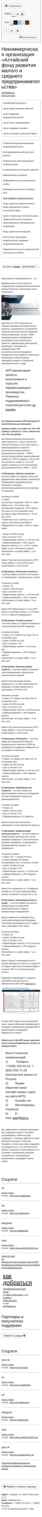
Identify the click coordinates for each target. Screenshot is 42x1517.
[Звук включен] (12, 31)
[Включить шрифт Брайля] (6, 31)
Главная (16, 267)
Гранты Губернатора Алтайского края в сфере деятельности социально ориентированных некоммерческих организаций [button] (21, 221)
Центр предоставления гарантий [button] (18, 108)
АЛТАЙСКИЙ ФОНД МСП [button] (14, 103)
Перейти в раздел (13, 1335)
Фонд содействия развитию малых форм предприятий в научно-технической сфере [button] (19, 207)
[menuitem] (21, 103)
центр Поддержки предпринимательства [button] (13, 115)
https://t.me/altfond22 (19, 1231)
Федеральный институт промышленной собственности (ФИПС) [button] (21, 251)
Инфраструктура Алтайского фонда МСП (20, 1262)
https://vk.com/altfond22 (20, 1196)
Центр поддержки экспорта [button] (15, 128)
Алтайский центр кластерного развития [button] (21, 170)
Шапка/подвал (28, 267)
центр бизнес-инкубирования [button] (16, 123)
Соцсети (9, 1179)
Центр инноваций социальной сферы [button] (20, 133)
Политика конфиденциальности (15, 1463)
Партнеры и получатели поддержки (12, 1321)
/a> (2, 1259)
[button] (21, 256)
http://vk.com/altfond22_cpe (22, 1455)
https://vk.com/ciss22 (19, 1367)
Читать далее (7, 1193)
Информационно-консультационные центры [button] (19, 182)
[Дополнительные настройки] (17, 31)
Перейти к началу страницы (20, 1486)
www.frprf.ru (30, 984)
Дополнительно (29, 37)
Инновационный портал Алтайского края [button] (19, 191)
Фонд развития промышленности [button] (18, 198)
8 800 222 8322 (8, 96)
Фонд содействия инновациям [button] (16, 232)
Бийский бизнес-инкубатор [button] (15, 175)
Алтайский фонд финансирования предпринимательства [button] (18, 145)
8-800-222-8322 (10, 1301)
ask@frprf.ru (21, 1117)
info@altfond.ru (8, 93)
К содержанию (14, 6)
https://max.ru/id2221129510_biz (24, 1248)
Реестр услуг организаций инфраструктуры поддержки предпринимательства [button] (15, 240)
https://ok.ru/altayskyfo (19, 1213)
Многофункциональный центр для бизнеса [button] (18, 154)
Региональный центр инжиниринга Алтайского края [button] (18, 162)
